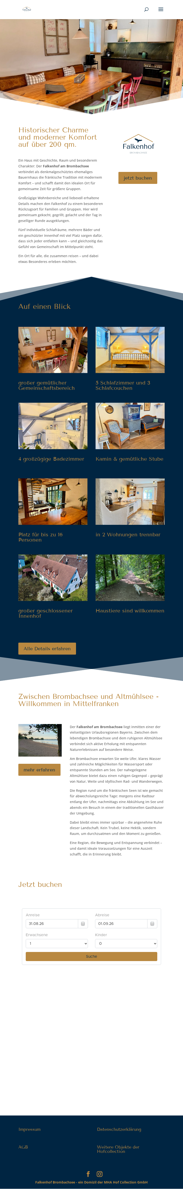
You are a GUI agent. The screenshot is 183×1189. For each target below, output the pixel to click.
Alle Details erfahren (47, 648)
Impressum (29, 1129)
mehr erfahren (39, 770)
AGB (23, 1147)
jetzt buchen (138, 178)
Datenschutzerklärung (119, 1129)
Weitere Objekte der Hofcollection (118, 1149)
